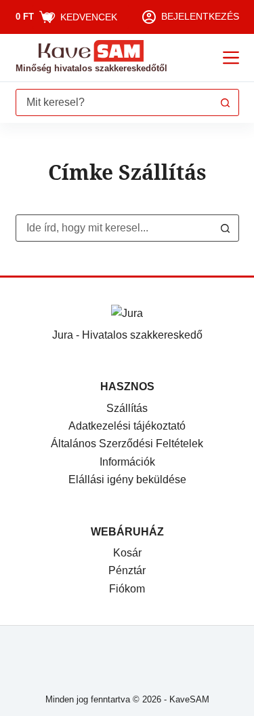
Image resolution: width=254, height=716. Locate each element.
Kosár (127, 553)
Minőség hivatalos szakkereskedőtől (91, 68)
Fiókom (127, 589)
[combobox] (114, 102)
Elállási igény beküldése (127, 479)
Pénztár (127, 570)
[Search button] (225, 102)
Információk (127, 462)
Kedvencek (88, 17)
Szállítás (127, 408)
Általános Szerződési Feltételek (127, 443)
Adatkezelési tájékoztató (127, 426)
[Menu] (231, 58)
